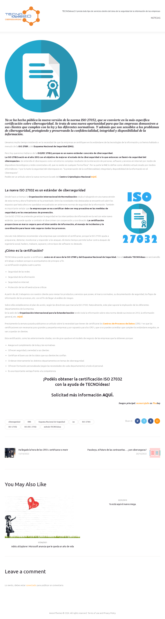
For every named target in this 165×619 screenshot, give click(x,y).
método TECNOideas (52, 427)
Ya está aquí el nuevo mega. (122, 504)
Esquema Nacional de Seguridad (52, 422)
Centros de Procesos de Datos (119, 323)
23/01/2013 (122, 500)
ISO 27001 (86, 422)
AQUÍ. (94, 177)
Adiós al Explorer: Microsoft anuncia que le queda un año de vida (42, 546)
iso (74, 422)
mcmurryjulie (142, 403)
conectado (31, 585)
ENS (29, 422)
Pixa (155, 403)
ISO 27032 (12, 427)
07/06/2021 (42, 542)
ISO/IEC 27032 (30, 427)
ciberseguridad (14, 422)
